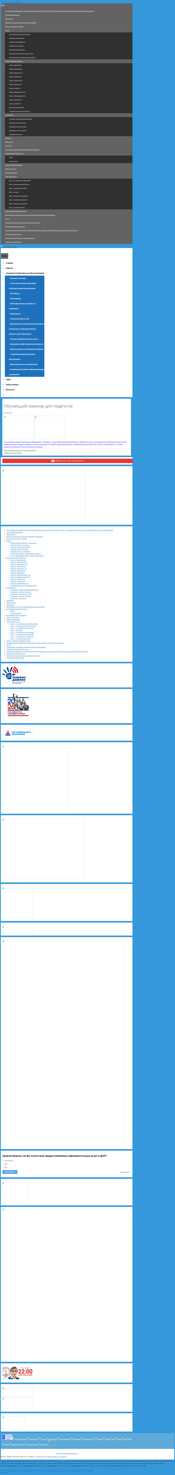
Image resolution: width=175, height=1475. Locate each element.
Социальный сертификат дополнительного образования (22, 223)
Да (5, 1167)
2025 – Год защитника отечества (18, 188)
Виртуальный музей (11, 173)
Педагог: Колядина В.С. (15, 76)
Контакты (10, 389)
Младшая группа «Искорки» (17, 38)
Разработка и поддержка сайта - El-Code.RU (51, 1456)
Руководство (15, 314)
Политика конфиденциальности (67, 1453)
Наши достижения (10, 169)
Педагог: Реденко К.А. (15, 99)
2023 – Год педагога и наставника (18, 196)
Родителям (8, 146)
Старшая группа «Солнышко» (17, 49)
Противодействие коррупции (14, 165)
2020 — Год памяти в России (17, 207)
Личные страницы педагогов (13, 61)
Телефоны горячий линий (13, 242)
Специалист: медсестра (15, 134)
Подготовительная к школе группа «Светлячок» (22, 57)
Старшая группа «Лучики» (16, 46)
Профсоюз (8, 138)
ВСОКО (7, 219)
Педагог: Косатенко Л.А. (15, 80)
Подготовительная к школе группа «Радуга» (21, 53)
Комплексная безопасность (13, 234)
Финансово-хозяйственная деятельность (26, 344)
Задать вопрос (12, 384)
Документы (14, 293)
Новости (9, 268)
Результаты (124, 1172)
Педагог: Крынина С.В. (15, 84)
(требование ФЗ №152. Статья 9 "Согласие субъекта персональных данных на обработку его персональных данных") (47, 1470)
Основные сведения (18, 278)
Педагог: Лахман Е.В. (15, 88)
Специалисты (9, 115)
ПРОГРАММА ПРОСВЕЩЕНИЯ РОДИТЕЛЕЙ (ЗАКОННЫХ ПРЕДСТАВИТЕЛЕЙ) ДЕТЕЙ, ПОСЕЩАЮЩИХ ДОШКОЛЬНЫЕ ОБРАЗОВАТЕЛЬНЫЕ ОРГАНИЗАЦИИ (49, 11)
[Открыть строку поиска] (2, 250)
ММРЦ (11, 157)
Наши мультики (13, 161)
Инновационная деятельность (14, 153)
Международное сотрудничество (24, 364)
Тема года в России (11, 176)
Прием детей (9, 19)
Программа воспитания (12, 15)
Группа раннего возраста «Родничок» (19, 34)
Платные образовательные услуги (24, 339)
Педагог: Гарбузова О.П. (15, 69)
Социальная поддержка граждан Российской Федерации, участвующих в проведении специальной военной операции (41, 230)
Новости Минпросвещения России (15, 211)
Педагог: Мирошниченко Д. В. (17, 92)
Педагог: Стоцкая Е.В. (15, 103)
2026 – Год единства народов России (19, 184)
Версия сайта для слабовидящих (69, 460)
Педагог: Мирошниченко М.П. (17, 96)
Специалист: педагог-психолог (17, 130)
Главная (9, 263)
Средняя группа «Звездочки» (17, 42)
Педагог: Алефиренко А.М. (16, 107)
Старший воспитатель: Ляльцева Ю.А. (19, 111)
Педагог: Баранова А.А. (15, 65)
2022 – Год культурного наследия (18, 199)
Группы (7, 30)
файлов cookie (62, 1461)
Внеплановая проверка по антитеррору (20, 450)
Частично (8, 1161)
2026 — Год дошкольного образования (19, 180)
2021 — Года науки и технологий (18, 203)
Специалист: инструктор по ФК (17, 126)
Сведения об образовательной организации (25, 273)
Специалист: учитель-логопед (17, 123)
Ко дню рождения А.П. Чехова (14, 26)
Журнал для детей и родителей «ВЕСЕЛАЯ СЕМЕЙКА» (21, 23)
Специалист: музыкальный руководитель (20, 119)
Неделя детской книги (13, 453)
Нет (5, 1164)
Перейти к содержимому (11, 2)
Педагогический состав (19, 319)
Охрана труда (9, 142)
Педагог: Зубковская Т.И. (16, 73)
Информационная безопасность (15, 226)
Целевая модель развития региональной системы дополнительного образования (30, 215)
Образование (15, 298)
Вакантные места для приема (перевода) (26, 349)
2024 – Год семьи (14, 192)
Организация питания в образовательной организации (22, 150)
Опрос (8, 379)
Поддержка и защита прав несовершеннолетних (20, 238)
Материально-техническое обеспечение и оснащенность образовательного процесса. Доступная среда (26, 329)
